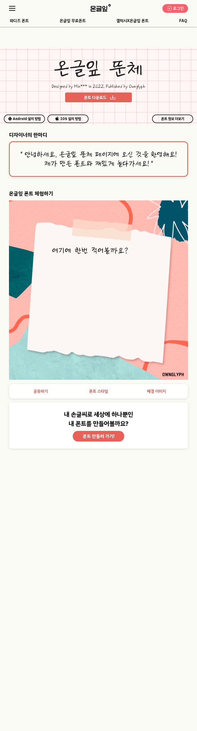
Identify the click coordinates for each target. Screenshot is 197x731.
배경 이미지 (156, 391)
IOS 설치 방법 (71, 119)
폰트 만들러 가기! (99, 436)
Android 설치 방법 (27, 119)
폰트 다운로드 (95, 98)
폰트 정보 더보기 (172, 119)
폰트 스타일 (98, 391)
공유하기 (40, 391)
